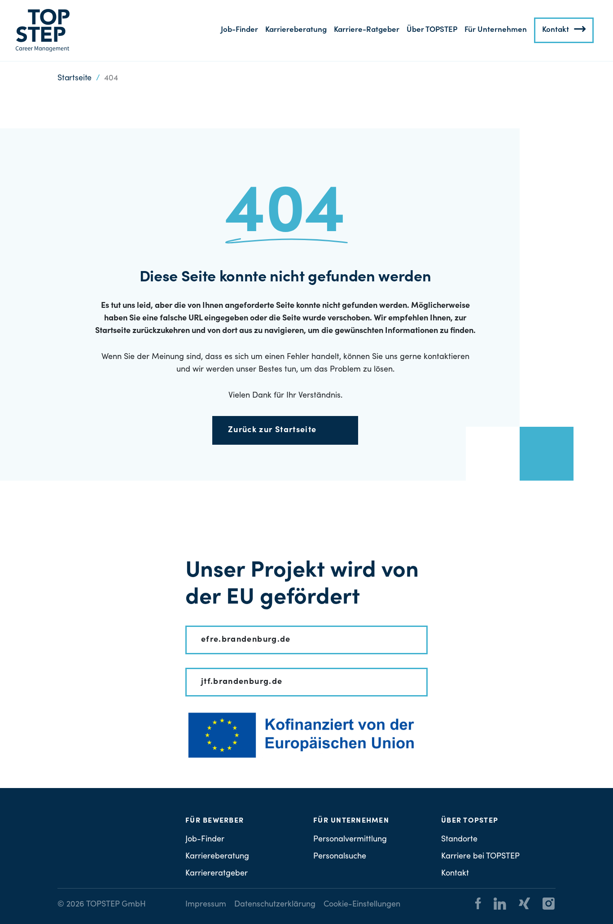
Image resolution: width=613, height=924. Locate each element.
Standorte (459, 840)
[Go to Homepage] (43, 30)
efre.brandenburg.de (246, 640)
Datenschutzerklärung (274, 905)
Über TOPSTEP (432, 30)
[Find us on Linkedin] (494, 905)
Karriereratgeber (216, 874)
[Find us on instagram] (543, 905)
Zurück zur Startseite (272, 430)
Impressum (205, 905)
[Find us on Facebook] (478, 905)
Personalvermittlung (350, 840)
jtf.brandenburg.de (241, 682)
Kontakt (555, 30)
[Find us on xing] (519, 905)
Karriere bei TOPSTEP (480, 857)
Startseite (74, 78)
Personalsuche (339, 857)
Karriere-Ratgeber (366, 30)
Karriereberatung (296, 30)
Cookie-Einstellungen (362, 905)
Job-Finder (239, 30)
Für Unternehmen (495, 30)
